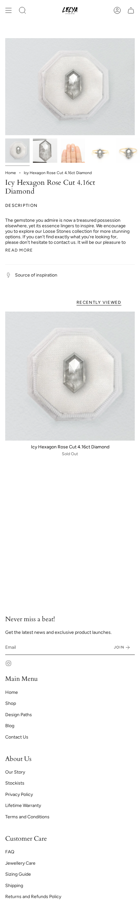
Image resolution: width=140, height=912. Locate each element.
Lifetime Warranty (23, 805)
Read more (19, 250)
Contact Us (16, 737)
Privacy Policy (19, 794)
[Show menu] (8, 10)
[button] (22, 10)
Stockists (14, 783)
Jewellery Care (20, 863)
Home (10, 173)
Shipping (14, 885)
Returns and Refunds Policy (33, 896)
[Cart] (131, 10)
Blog (9, 725)
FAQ (9, 852)
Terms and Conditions (27, 817)
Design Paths (18, 714)
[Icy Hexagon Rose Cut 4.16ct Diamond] (70, 376)
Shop (10, 703)
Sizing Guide (18, 874)
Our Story (15, 772)
